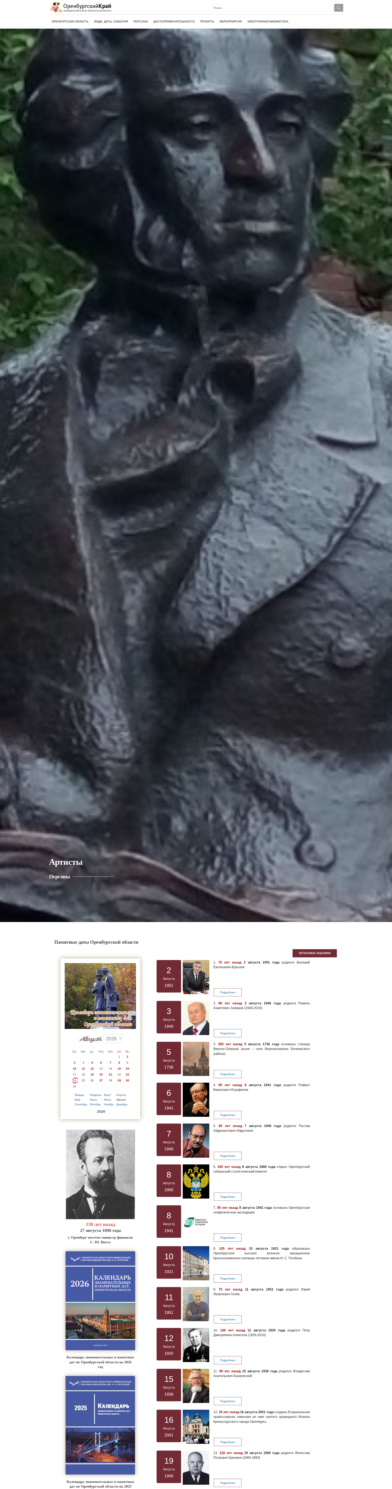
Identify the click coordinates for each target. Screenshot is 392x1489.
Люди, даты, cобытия (111, 21)
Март (107, 1095)
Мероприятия (230, 21)
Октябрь (95, 1104)
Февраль (95, 1095)
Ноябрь (109, 1104)
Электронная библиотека (267, 21)
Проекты (207, 21)
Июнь (93, 1099)
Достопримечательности (174, 21)
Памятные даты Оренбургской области (96, 942)
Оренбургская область (70, 21)
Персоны (140, 21)
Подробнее (227, 992)
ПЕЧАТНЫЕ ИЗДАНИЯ (315, 953)
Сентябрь (81, 1104)
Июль (107, 1099)
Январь (79, 1095)
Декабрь (121, 1104)
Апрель (121, 1095)
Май (77, 1099)
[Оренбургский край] (81, 7)
